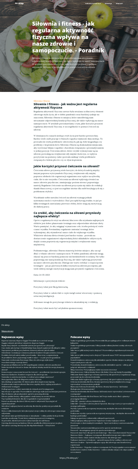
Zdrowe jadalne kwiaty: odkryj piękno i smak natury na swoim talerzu (28, 396)
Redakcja (108, 3)
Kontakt (119, 3)
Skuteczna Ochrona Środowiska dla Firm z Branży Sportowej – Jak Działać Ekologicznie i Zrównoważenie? (99, 388)
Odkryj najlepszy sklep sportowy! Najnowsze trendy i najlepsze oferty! (98, 421)
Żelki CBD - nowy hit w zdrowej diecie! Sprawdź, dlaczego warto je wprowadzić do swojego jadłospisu (102, 405)
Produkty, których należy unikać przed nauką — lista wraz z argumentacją (30, 355)
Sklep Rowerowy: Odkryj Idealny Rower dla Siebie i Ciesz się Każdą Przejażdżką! (101, 372)
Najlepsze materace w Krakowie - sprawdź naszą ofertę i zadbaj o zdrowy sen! (101, 440)
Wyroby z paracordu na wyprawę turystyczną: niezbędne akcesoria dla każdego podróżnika (101, 409)
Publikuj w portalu (93, 3)
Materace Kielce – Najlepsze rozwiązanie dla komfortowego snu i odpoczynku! (101, 435)
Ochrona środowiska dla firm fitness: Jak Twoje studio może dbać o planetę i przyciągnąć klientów (100, 397)
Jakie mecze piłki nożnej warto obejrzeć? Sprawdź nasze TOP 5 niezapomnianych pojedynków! (102, 356)
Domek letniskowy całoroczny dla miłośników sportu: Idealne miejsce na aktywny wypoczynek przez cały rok (102, 361)
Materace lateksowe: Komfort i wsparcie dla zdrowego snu (24, 375)
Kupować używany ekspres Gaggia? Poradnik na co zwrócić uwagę (27, 341)
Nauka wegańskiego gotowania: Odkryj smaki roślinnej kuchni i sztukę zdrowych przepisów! (101, 346)
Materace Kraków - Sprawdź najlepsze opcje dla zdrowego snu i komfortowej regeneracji (101, 443)
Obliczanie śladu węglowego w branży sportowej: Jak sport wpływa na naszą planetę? (103, 379)
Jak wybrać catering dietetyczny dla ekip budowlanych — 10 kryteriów (28, 425)
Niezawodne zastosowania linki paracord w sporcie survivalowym (96, 428)
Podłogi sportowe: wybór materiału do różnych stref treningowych (28, 389)
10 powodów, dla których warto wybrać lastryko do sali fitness (26, 421)
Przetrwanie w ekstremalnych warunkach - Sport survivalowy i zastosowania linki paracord (102, 424)
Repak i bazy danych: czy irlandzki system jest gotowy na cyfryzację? (28, 345)
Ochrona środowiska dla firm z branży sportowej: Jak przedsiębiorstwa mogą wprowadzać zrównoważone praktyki (100, 383)
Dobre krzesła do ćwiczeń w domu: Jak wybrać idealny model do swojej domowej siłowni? (33, 368)
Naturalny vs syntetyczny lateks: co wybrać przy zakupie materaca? (28, 377)
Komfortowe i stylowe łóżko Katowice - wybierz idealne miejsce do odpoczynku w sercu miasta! (102, 451)
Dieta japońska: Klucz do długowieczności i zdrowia (21, 379)
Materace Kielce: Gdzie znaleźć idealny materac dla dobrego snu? (96, 438)
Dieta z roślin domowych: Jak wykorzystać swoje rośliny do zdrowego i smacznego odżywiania (33, 412)
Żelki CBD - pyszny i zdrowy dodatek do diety (88, 401)
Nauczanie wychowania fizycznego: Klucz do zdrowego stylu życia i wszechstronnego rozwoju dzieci (27, 361)
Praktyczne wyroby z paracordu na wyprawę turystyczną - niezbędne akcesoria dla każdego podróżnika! (103, 414)
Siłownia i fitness (42, 101)
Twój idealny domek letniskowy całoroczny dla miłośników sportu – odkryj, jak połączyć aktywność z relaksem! (101, 366)
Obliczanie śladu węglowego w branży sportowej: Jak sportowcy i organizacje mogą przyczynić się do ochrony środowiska (103, 376)
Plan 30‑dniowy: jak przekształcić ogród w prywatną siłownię (25, 394)
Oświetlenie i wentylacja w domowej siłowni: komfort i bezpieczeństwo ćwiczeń (32, 353)
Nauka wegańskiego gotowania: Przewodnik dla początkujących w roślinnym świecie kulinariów (103, 342)
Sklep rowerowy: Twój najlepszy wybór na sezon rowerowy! (94, 370)
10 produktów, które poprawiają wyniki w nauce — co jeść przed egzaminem (31, 358)
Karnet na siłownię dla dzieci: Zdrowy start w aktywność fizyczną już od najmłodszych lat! (29, 402)
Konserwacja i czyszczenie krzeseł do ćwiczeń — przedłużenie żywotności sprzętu (33, 372)
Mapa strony (8, 331)
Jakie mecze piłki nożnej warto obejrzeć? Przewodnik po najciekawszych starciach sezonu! (102, 351)
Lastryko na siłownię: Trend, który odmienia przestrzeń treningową (28, 418)
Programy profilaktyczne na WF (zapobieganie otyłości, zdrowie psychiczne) (31, 365)
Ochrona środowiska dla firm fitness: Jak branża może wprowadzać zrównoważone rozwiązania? (103, 393)
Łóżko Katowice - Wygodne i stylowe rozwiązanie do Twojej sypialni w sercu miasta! (103, 447)
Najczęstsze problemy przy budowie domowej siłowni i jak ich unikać (28, 350)
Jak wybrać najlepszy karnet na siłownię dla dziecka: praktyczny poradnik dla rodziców (31, 407)
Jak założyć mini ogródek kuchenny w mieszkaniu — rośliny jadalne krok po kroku (33, 416)
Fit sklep (19, 3)
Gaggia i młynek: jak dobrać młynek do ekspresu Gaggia (23, 343)
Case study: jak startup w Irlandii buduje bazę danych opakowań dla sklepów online (33, 348)
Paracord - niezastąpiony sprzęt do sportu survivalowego (93, 430)
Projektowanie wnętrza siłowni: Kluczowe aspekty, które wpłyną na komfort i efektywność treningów (31, 385)
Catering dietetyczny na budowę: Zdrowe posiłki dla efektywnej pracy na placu (32, 423)
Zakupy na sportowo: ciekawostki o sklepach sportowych (92, 418)
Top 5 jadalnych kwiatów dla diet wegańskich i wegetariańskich (26, 399)
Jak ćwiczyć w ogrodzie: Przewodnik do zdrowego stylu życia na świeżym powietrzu (34, 392)
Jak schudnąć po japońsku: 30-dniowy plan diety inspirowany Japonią (28, 382)
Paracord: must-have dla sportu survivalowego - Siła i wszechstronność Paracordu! (103, 433)
